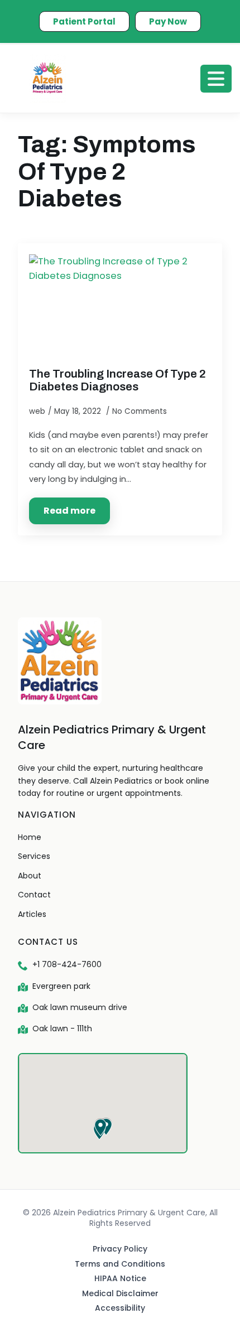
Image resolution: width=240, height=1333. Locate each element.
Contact (34, 894)
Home (29, 837)
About (29, 875)
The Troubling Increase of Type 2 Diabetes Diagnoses (117, 380)
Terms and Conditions (120, 1263)
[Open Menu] (216, 79)
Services (34, 856)
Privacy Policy (120, 1248)
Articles (32, 914)
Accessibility (120, 1307)
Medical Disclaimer (120, 1293)
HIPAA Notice (120, 1278)
